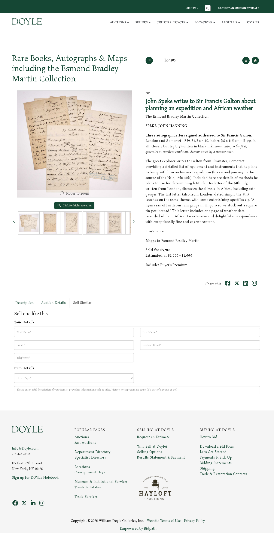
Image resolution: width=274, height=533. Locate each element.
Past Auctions (85, 443)
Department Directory (92, 452)
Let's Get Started (213, 452)
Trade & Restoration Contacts (223, 474)
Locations (82, 467)
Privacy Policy (194, 521)
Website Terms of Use (164, 521)
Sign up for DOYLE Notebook (35, 477)
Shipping (207, 468)
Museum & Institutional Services (101, 482)
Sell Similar (82, 303)
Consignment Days (89, 472)
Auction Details (53, 303)
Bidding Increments (216, 463)
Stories (252, 22)
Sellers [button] (141, 22)
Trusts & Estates (87, 487)
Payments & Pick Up (216, 457)
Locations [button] (204, 22)
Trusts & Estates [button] (171, 22)
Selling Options (149, 452)
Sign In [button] (191, 8)
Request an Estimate (153, 437)
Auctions (81, 437)
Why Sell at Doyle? (152, 446)
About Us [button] (230, 22)
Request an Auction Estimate (238, 8)
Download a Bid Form (217, 446)
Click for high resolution (77, 205)
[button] (208, 8)
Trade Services (86, 497)
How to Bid (208, 437)
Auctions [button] (118, 22)
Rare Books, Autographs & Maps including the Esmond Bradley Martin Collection (69, 68)
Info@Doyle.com (25, 448)
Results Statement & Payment (161, 457)
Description (24, 303)
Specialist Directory (90, 457)
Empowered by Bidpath (138, 528)
